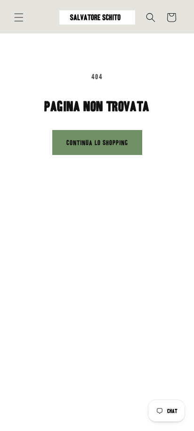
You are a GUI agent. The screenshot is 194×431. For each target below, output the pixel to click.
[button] (18, 17)
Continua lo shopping (97, 142)
